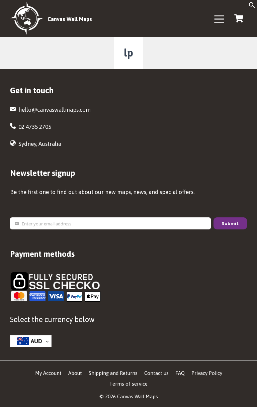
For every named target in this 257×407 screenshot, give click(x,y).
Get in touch (32, 90)
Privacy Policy (206, 373)
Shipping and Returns (113, 373)
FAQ (180, 373)
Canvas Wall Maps (70, 19)
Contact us (156, 373)
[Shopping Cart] (238, 17)
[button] (252, 7)
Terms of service (128, 384)
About (75, 373)
